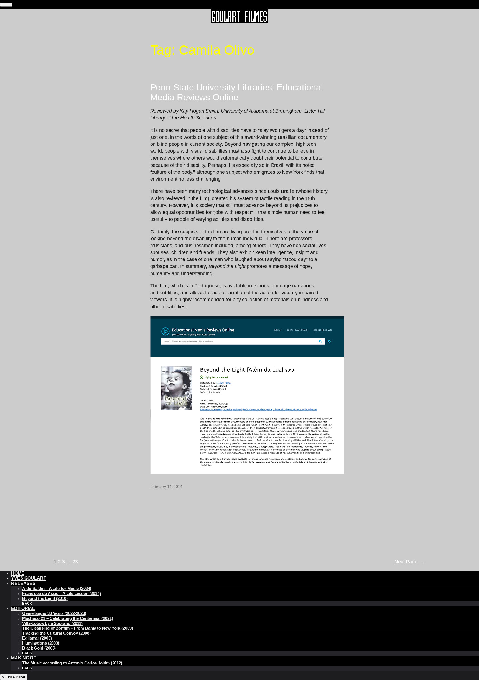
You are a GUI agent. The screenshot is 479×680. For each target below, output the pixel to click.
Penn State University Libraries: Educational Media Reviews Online (236, 92)
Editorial (23, 608)
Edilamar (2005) (37, 638)
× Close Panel (13, 677)
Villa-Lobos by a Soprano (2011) (52, 623)
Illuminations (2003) (40, 643)
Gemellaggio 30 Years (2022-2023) (54, 613)
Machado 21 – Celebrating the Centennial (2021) (67, 618)
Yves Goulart (28, 578)
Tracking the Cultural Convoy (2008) (56, 633)
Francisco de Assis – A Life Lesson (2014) (61, 593)
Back (27, 603)
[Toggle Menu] (6, 5)
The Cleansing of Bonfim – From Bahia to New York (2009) (77, 628)
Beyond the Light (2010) (45, 598)
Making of (23, 658)
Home (17, 573)
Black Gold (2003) (39, 648)
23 (75, 561)
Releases (23, 583)
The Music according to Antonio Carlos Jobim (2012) (72, 663)
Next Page (409, 561)
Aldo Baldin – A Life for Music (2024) (56, 588)
